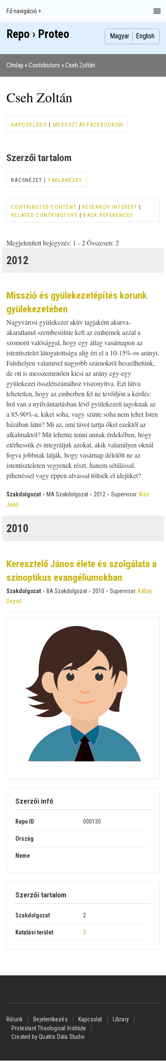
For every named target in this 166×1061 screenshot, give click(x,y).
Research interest (109, 207)
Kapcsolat (90, 1019)
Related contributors (44, 215)
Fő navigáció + (23, 11)
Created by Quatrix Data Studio (48, 1036)
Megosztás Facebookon (88, 124)
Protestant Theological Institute (48, 1028)
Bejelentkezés (50, 1019)
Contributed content (44, 207)
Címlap (14, 65)
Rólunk (14, 1019)
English (145, 36)
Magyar (119, 36)
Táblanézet (65, 180)
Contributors (44, 65)
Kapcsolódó (29, 124)
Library (121, 1019)
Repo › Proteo (37, 34)
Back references (108, 215)
